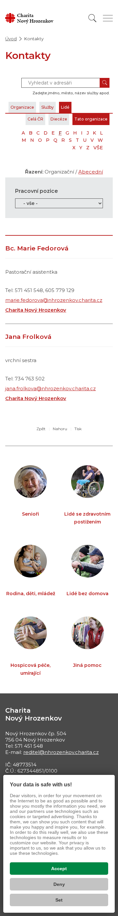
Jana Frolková (28, 336)
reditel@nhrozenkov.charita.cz (61, 752)
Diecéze (58, 119)
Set (59, 900)
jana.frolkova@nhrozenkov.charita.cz (50, 388)
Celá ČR (35, 119)
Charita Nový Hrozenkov (35, 310)
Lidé (65, 107)
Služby (47, 107)
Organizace (22, 107)
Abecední (90, 172)
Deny (59, 884)
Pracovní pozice (36, 191)
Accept (59, 868)
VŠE (98, 148)
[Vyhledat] (92, 18)
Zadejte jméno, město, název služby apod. (70, 93)
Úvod (11, 38)
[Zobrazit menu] (108, 18)
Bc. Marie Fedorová (37, 248)
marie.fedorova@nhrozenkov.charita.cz (53, 300)
